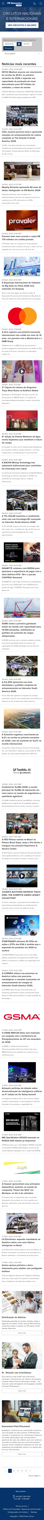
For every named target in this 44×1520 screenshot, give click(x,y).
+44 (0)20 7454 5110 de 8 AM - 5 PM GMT (22, 1497)
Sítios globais (21, 1491)
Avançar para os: (19, 40)
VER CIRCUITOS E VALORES (22, 25)
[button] (19, 44)
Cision (26, 1516)
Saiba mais (22, 1333)
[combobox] (27, 44)
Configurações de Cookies (18, 1512)
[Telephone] (35, 3)
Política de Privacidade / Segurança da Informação (22, 1509)
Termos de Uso (21, 1506)
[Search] (41, 3)
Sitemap (34, 1512)
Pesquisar (8, 48)
